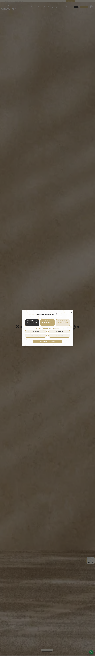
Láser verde (36, 331)
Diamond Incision (32, 322)
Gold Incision (47, 322)
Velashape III (59, 331)
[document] (47, 328)
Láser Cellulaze (63, 322)
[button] (71, 311)
